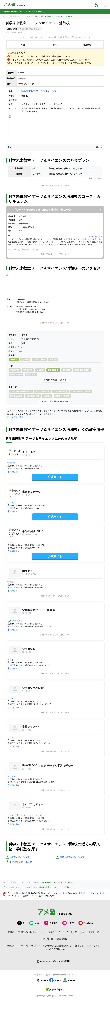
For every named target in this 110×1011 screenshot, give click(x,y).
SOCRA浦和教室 (14, 620)
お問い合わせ (93, 945)
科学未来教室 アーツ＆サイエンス (38, 91)
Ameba (44, 980)
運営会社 (79, 945)
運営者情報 (62, 938)
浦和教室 (11, 462)
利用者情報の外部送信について (57, 945)
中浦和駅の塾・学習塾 (20, 862)
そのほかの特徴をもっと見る (55, 380)
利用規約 (11, 945)
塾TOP (6, 16)
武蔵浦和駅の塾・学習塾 (72, 857)
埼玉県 (13, 16)
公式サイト (55, 477)
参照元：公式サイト (95, 236)
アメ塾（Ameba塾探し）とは (31, 932)
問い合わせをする (15, 416)
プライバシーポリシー (29, 945)
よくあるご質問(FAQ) (55, 948)
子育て (71, 922)
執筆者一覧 (94, 932)
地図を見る (14, 471)
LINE (37, 922)
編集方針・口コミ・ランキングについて (67, 932)
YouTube (88, 922)
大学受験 (54, 922)
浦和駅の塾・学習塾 (19, 857)
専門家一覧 (48, 938)
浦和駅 (36, 16)
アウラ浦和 (12, 737)
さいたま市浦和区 (25, 16)
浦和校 (10, 502)
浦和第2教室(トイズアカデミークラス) (24, 815)
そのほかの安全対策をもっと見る (55, 401)
